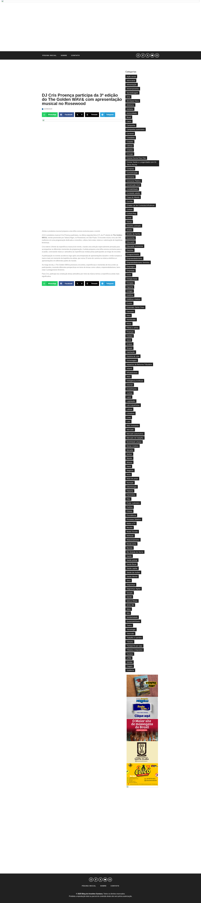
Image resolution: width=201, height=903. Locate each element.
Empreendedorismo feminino (138, 262)
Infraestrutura (132, 373)
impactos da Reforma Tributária (139, 364)
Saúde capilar (132, 568)
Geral (129, 340)
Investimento (132, 389)
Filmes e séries (132, 328)
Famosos (130, 311)
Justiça (129, 393)
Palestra (130, 491)
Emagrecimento (133, 254)
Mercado (130, 430)
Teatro (129, 625)
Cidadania (131, 138)
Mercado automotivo (135, 434)
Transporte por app (134, 646)
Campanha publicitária (135, 129)
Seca (129, 580)
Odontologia (132, 487)
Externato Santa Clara (135, 307)
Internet (130, 385)
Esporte (130, 287)
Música (129, 462)
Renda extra (131, 544)
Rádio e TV (131, 523)
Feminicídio (131, 319)
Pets (128, 499)
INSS (128, 377)
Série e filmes (132, 601)
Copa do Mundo (133, 197)
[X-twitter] (148, 55)
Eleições (130, 250)
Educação (131, 242)
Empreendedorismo (134, 258)
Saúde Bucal (131, 564)
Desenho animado (134, 226)
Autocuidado (132, 113)
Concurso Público (134, 181)
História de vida (133, 356)
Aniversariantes (133, 89)
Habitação (131, 352)
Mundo (129, 458)
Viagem (130, 666)
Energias (130, 283)
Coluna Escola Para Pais (136, 158)
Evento (129, 303)
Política (130, 507)
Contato (75, 55)
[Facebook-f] (143, 55)
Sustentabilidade (133, 621)
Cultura (129, 209)
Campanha (131, 125)
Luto (128, 421)
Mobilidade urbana (134, 442)
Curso (129, 218)
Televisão (130, 633)
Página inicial (49, 55)
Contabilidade (132, 189)
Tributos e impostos (134, 650)
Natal (129, 466)
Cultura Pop (131, 213)
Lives (129, 417)
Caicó (129, 121)
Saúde (129, 556)
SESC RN (130, 605)
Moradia (130, 450)
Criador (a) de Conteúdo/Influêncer (141, 205)
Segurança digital (133, 589)
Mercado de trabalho (135, 438)
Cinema (130, 150)
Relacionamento (133, 540)
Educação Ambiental (135, 246)
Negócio (130, 470)
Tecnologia (131, 629)
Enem (129, 275)
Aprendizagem (132, 93)
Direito (129, 230)
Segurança (131, 585)
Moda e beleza (132, 446)
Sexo (129, 609)
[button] (50, 114)
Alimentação (132, 85)
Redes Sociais (132, 532)
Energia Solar (132, 279)
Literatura (130, 413)
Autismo (130, 109)
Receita (130, 527)
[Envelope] (157, 55)
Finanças (130, 332)
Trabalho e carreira (134, 638)
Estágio (130, 291)
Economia (131, 238)
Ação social (131, 76)
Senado (130, 593)
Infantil (129, 368)
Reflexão (130, 536)
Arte (128, 97)
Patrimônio (131, 495)
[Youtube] (152, 55)
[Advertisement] (82, 76)
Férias (129, 324)
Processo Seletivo (134, 519)
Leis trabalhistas (133, 405)
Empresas (130, 271)
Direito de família (133, 234)
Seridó (129, 597)
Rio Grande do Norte (135, 552)
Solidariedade (132, 617)
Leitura (129, 409)
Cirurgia (130, 154)
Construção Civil (133, 185)
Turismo (130, 654)
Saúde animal (132, 560)
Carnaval (130, 133)
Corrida (130, 201)
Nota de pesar (132, 479)
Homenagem (132, 360)
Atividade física (133, 101)
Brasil (129, 117)
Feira (128, 315)
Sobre (64, 55)
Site (128, 613)
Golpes (129, 344)
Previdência (131, 515)
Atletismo (130, 105)
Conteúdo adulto (133, 193)
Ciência (130, 146)
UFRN (129, 658)
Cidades (130, 142)
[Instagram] (138, 55)
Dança (129, 222)
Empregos (131, 266)
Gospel (129, 348)
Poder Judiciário (133, 503)
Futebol (130, 336)
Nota (129, 474)
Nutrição (130, 483)
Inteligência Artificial (135, 381)
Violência (130, 670)
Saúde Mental (132, 576)
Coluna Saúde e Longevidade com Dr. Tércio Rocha (142, 163)
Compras (130, 169)
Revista (129, 548)
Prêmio (129, 511)
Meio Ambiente (133, 426)
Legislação (131, 401)
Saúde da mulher (133, 572)
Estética (130, 295)
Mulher (129, 454)
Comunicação (132, 173)
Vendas (129, 662)
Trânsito (130, 642)
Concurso (130, 177)
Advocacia (131, 80)
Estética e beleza (133, 299)
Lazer (129, 397)
